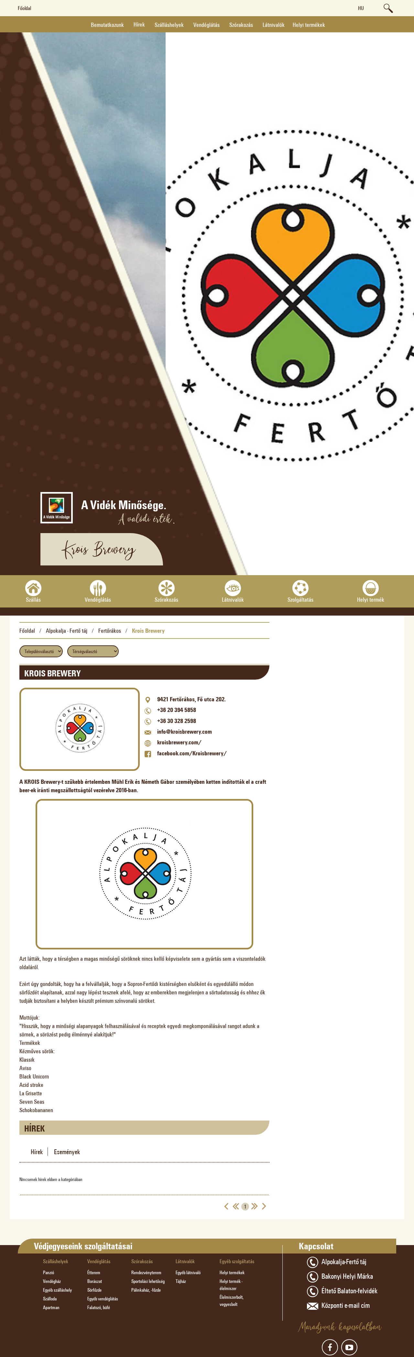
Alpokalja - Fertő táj (66, 630)
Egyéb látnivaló (188, 1272)
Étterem (93, 1272)
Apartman (51, 1307)
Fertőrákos (109, 630)
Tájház (181, 1281)
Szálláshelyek (169, 24)
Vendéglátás (206, 24)
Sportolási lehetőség (148, 1281)
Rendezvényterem (146, 1272)
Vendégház (52, 1281)
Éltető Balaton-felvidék (349, 1290)
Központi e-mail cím (345, 1304)
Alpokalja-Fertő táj (343, 1261)
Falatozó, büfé (98, 1307)
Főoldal (24, 8)
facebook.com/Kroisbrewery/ (192, 753)
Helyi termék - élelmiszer (231, 1284)
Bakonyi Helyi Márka (347, 1275)
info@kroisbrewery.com (184, 731)
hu (361, 8)
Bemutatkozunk (107, 24)
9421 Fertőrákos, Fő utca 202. (191, 699)
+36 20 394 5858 (176, 710)
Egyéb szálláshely (57, 1290)
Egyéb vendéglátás (102, 1299)
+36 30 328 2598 (176, 721)
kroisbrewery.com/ (179, 742)
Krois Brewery (148, 630)
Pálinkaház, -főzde (146, 1290)
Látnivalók (274, 24)
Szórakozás (241, 24)
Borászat (94, 1281)
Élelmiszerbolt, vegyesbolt (232, 1300)
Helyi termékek (309, 24)
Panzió (48, 1272)
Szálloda (50, 1299)
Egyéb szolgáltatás (237, 1261)
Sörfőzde (94, 1290)
